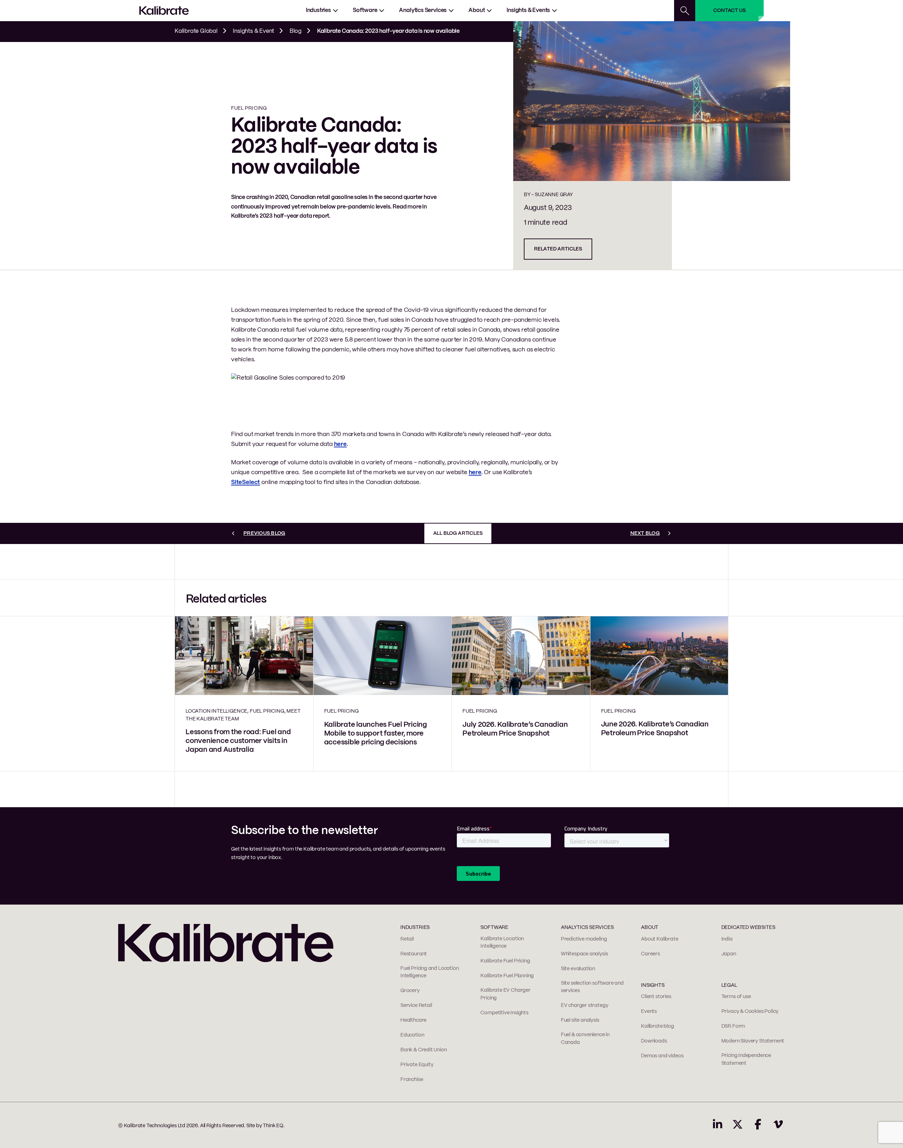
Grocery (410, 990)
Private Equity (416, 1064)
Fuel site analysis (580, 1020)
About (476, 10)
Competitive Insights (504, 1012)
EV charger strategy (584, 1005)
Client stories (656, 996)
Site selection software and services (592, 987)
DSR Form (733, 1026)
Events (649, 1011)
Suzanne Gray (554, 194)
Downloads (654, 1041)
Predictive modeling (584, 939)
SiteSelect (245, 482)
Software (365, 10)
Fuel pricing (249, 108)
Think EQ (273, 1125)
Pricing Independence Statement (746, 1059)
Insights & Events (528, 10)
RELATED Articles (558, 249)
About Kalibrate (659, 939)
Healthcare (413, 1020)
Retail (407, 939)
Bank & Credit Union (423, 1049)
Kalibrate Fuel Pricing (505, 961)
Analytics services (423, 10)
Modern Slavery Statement (752, 1041)
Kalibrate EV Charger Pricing (505, 994)
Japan (728, 953)
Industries (318, 10)
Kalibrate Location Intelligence (502, 942)
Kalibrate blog (657, 1026)
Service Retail (416, 1005)
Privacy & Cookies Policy (750, 1011)
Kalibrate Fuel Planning (507, 975)
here (340, 444)
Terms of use (736, 996)
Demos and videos (662, 1055)
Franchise (411, 1079)
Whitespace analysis (584, 953)
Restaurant (413, 953)
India (727, 939)
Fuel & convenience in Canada (585, 1038)
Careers (650, 953)
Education (412, 1035)
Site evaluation (578, 968)
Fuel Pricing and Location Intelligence (429, 972)
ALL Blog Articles (458, 533)
